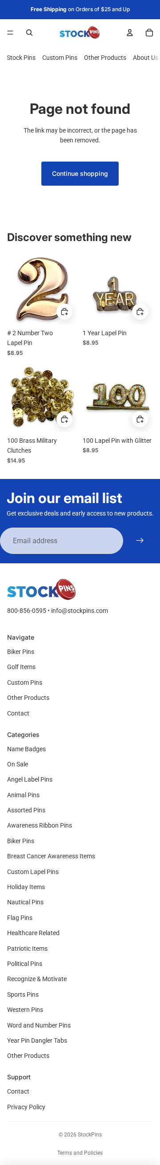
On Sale (17, 764)
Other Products (105, 57)
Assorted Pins (26, 810)
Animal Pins (23, 795)
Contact (18, 713)
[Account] (130, 32)
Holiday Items (26, 886)
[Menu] (10, 32)
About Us (145, 57)
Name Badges (26, 749)
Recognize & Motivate (37, 978)
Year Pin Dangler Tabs (37, 1040)
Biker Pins (20, 651)
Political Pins (24, 963)
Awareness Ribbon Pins (39, 825)
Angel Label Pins (29, 779)
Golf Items (21, 666)
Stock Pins (21, 57)
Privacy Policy (26, 1107)
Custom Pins (59, 57)
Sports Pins (23, 994)
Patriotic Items (27, 948)
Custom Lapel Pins (33, 871)
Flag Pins (19, 917)
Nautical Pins (25, 902)
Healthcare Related (33, 932)
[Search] (29, 32)
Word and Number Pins (39, 1025)
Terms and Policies (80, 1153)
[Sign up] (140, 541)
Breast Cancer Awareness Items (51, 856)
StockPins (90, 1135)
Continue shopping (80, 173)
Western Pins (25, 1009)
